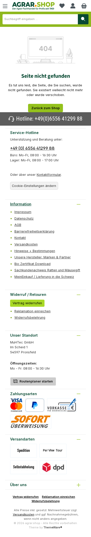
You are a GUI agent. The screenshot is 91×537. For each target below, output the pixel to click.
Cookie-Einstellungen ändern (34, 186)
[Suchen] (83, 19)
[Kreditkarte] (16, 405)
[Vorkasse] (61, 405)
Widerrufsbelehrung (29, 317)
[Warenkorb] (84, 6)
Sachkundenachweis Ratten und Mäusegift (47, 270)
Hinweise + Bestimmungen (34, 251)
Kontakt (20, 238)
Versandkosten (26, 244)
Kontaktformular (49, 175)
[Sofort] (30, 422)
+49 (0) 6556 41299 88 (32, 148)
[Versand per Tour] (52, 451)
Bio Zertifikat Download (32, 264)
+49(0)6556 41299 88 (58, 119)
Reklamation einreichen (32, 311)
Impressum (22, 212)
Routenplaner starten (36, 381)
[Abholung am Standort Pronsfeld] (23, 467)
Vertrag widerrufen (27, 303)
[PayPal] (34, 405)
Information (20, 204)
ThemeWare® (52, 527)
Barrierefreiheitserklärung (34, 231)
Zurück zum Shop (45, 108)
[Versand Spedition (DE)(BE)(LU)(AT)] (23, 451)
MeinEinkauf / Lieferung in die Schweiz (44, 277)
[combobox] (40, 19)
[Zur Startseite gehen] (33, 6)
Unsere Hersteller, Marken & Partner (42, 257)
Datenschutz (24, 218)
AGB (17, 225)
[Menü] (5, 6)
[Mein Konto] (73, 6)
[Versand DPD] (53, 467)
